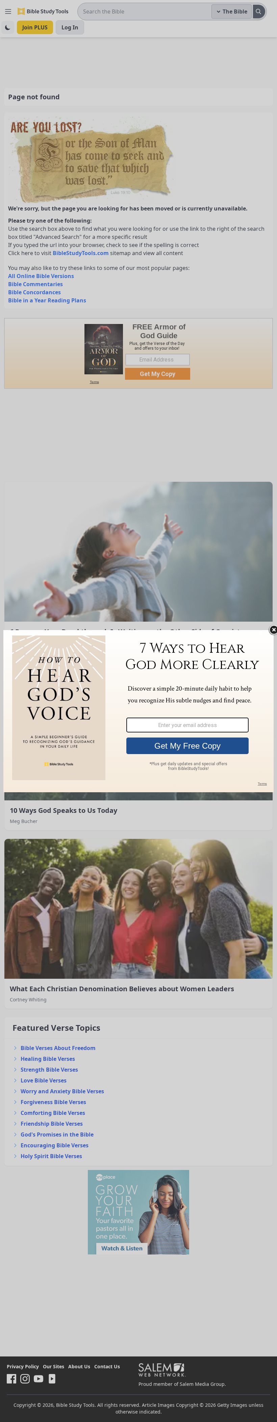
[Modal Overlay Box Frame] (138, 711)
